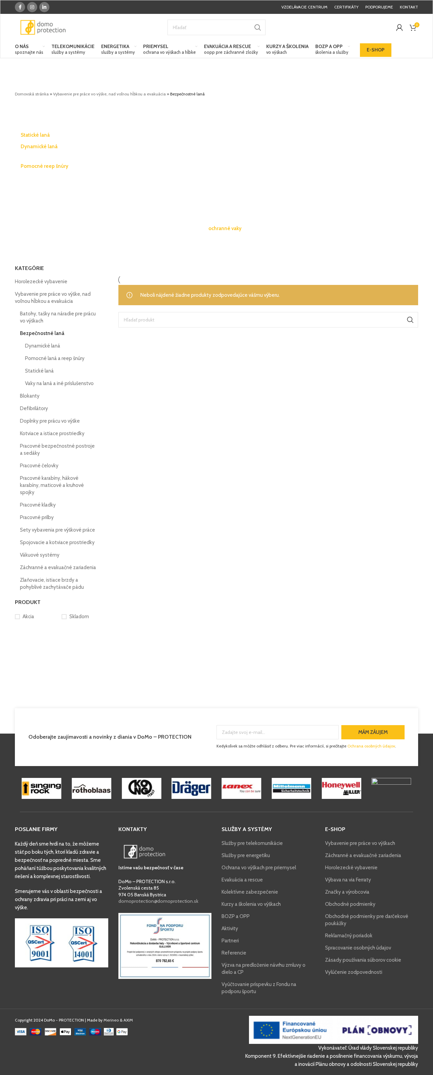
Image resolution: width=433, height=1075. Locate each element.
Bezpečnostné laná (42, 333)
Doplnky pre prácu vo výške (50, 421)
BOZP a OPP (236, 916)
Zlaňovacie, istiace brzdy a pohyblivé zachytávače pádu (52, 583)
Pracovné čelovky (39, 466)
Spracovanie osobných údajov (358, 948)
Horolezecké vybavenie (41, 281)
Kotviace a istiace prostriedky (52, 433)
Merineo (111, 1020)
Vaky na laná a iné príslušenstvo (59, 383)
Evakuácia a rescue (242, 880)
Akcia (28, 616)
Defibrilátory (34, 408)
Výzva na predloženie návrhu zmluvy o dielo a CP (263, 968)
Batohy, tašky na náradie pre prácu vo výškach (58, 317)
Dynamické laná (42, 346)
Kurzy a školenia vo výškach (251, 904)
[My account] (399, 27)
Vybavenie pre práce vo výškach (360, 843)
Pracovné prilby (37, 517)
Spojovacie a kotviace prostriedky (57, 542)
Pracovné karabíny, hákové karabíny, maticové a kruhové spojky (52, 485)
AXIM (128, 1020)
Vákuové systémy (40, 555)
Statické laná (39, 371)
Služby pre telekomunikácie (252, 843)
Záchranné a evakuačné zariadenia (58, 567)
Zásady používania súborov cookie (363, 960)
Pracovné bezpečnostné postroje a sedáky (57, 449)
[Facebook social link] (20, 7)
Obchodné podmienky (350, 904)
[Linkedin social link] (44, 7)
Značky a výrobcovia (347, 892)
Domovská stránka (32, 93)
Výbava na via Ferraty (348, 880)
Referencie (234, 953)
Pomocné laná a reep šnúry (55, 358)
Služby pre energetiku (246, 855)
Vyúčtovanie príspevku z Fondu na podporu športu (259, 987)
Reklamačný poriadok (348, 936)
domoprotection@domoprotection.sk (158, 901)
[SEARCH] (258, 27)
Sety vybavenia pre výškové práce (57, 530)
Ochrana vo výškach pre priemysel (259, 868)
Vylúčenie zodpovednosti (353, 972)
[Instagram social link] (32, 7)
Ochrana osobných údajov (371, 745)
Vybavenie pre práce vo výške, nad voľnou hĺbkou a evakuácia (109, 93)
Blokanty (30, 396)
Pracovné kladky (38, 505)
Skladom (79, 616)
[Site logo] (43, 27)
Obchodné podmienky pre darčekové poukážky (366, 919)
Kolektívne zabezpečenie (250, 892)
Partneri (230, 941)
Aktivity (230, 928)
